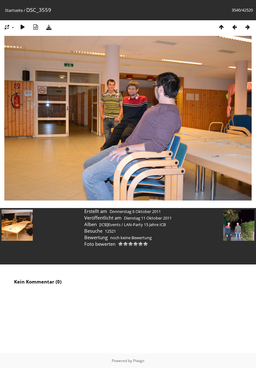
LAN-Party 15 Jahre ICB (145, 224)
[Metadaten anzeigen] (35, 27)
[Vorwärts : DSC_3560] (247, 27)
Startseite (14, 10)
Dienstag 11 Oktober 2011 (148, 218)
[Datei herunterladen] (48, 27)
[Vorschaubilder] (221, 27)
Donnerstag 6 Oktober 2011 (135, 211)
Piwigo (138, 360)
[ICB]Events (110, 224)
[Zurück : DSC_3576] (234, 27)
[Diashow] (22, 27)
